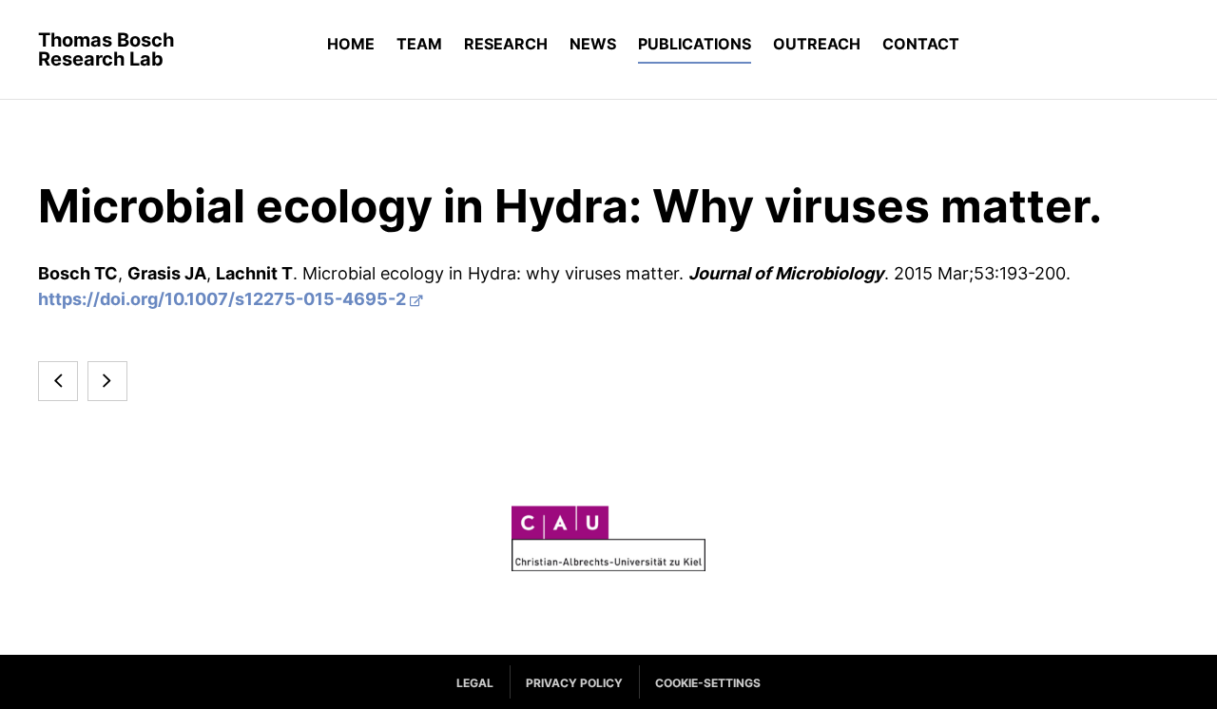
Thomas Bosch (106, 49)
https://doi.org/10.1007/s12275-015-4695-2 (222, 299)
